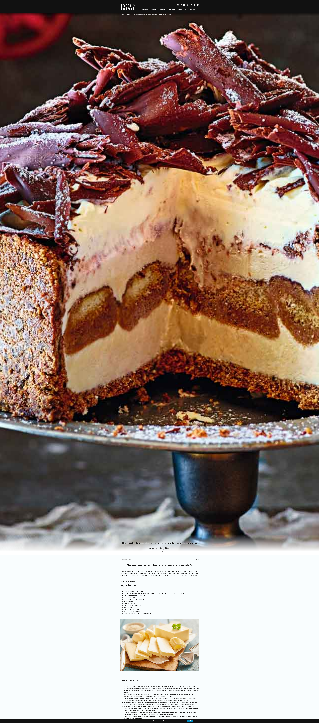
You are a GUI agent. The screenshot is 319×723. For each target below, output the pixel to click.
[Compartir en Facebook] (196, 559)
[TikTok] (191, 5)
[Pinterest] (188, 5)
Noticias (162, 9)
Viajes (153, 9)
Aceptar (190, 720)
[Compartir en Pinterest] (198, 559)
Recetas (128, 14)
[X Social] (194, 5)
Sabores (145, 9)
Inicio (123, 14)
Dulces (133, 14)
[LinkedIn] (184, 5)
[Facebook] (178, 5)
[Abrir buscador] (198, 9)
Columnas (182, 9)
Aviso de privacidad (198, 720)
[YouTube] (198, 5)
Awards (192, 9)
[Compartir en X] (195, 559)
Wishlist (172, 9)
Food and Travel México (161, 548)
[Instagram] (181, 5)
